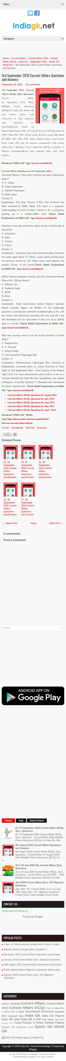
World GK (8, 65)
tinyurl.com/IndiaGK (46, 218)
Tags (21, 820)
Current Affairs (18, 58)
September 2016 (38, 61)
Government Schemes (39, 1011)
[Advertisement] (34, 49)
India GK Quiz (11, 1019)
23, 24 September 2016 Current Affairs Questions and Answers (27, 469)
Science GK (8, 1027)
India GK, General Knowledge (35, 1046)
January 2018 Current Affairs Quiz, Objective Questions (32, 959)
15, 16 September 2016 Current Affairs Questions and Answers (10, 469)
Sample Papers (54, 1022)
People (17, 1023)
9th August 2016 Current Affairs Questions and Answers (32, 954)
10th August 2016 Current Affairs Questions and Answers (33, 964)
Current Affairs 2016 (38, 58)
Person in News (33, 1022)
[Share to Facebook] (15, 434)
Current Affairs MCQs (27, 1008)
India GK (23, 61)
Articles (6, 1003)
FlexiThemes (24, 1054)
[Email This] (5, 434)
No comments (33, 84)
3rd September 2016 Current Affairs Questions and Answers (33, 77)
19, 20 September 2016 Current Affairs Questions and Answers (10, 507)
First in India (52, 1008)
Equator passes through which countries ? (25, 949)
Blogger (39, 916)
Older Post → (56, 523)
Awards (15, 1003)
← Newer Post (10, 523)
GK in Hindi (17, 1011)
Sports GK (54, 61)
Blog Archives (37, 820)
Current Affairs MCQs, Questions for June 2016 (31, 402)
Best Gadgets (47, 1057)
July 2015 (59, 1019)
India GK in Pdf (31, 1019)
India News (48, 1019)
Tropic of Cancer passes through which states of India (31, 944)
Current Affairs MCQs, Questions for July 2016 (31, 398)
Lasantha (51, 1054)
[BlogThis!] (8, 434)
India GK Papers (53, 1015)
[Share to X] (12, 434)
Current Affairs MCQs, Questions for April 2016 (32, 409)
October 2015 (7, 1023)
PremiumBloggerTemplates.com (26, 1057)
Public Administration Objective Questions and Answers (32, 969)
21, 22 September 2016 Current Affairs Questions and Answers (45, 469)
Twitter (29, 428)
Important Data (15, 1016)
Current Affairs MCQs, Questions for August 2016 (32, 395)
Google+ (41, 428)
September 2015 (24, 1027)
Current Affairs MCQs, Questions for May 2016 (31, 406)
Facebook (17, 428)
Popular (8, 820)
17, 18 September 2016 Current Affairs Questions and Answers (27, 507)
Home (6, 58)
